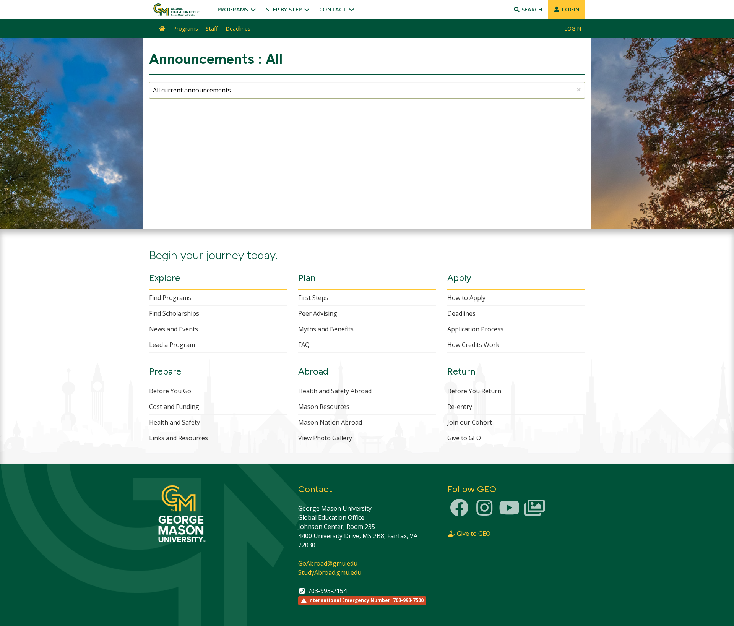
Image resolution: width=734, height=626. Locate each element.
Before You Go (170, 391)
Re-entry (459, 406)
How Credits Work (473, 345)
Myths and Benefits (326, 329)
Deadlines (238, 28)
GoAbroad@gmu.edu (327, 563)
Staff (212, 28)
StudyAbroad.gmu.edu (329, 572)
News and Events (173, 329)
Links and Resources (178, 438)
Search (531, 9)
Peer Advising (317, 313)
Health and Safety (174, 422)
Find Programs (170, 298)
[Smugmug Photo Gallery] (534, 512)
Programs (234, 9)
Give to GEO (464, 438)
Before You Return (474, 391)
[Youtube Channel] (509, 512)
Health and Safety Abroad (335, 391)
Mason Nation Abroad (330, 422)
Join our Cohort (469, 422)
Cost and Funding (174, 406)
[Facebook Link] (459, 512)
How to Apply (466, 298)
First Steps (313, 298)
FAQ (304, 345)
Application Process (475, 329)
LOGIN (570, 9)
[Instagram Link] (484, 512)
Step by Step (284, 9)
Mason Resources (323, 406)
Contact (333, 9)
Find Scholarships (174, 313)
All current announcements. (367, 89)
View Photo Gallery (325, 438)
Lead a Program (172, 345)
